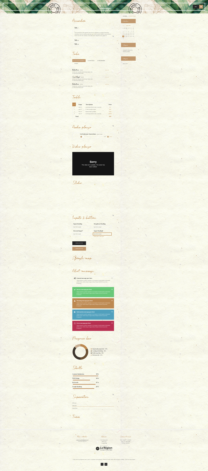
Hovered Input (77, 231)
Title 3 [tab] (76, 44)
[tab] (79, 60)
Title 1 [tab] (76, 28)
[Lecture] (81, 137)
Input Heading (77, 224)
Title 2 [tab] (76, 40)
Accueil (125, 16)
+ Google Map (104, 443)
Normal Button (79, 243)
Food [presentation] (76, 63)
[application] (96, 137)
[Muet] (108, 137)
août (128, 25)
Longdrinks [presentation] (101, 60)
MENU (196, 6)
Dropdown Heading (99, 224)
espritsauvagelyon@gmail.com (82, 440)
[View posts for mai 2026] (123, 25)
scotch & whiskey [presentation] (79, 60)
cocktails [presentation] (91, 60)
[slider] (110, 137)
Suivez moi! (125, 63)
